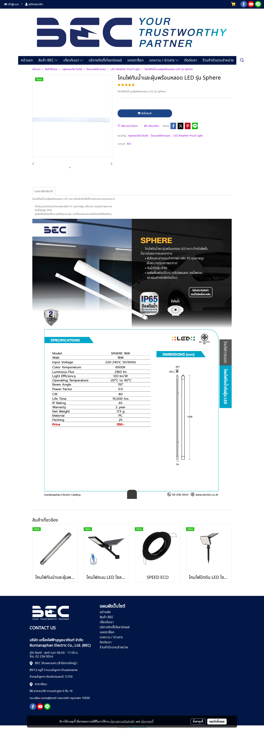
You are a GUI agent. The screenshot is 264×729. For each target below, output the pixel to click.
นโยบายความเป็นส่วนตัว (122, 721)
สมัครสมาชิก (35, 4)
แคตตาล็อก (135, 60)
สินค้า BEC (46, 60)
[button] (242, 60)
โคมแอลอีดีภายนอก (161, 136)
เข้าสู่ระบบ (13, 4)
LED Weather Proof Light (188, 136)
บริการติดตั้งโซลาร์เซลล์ (105, 60)
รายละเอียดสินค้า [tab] (43, 191)
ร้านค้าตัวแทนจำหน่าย (218, 60)
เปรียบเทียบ (153, 126)
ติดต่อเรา (190, 60)
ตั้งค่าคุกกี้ (198, 721)
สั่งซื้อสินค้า (146, 113)
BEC (129, 144)
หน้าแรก (27, 60)
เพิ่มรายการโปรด (129, 126)
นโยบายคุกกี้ (147, 721)
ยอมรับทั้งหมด (216, 721)
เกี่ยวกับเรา (71, 60)
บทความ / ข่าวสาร (162, 60)
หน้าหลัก (105, 612)
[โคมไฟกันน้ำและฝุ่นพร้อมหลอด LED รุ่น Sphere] (72, 116)
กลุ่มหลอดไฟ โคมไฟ (138, 136)
